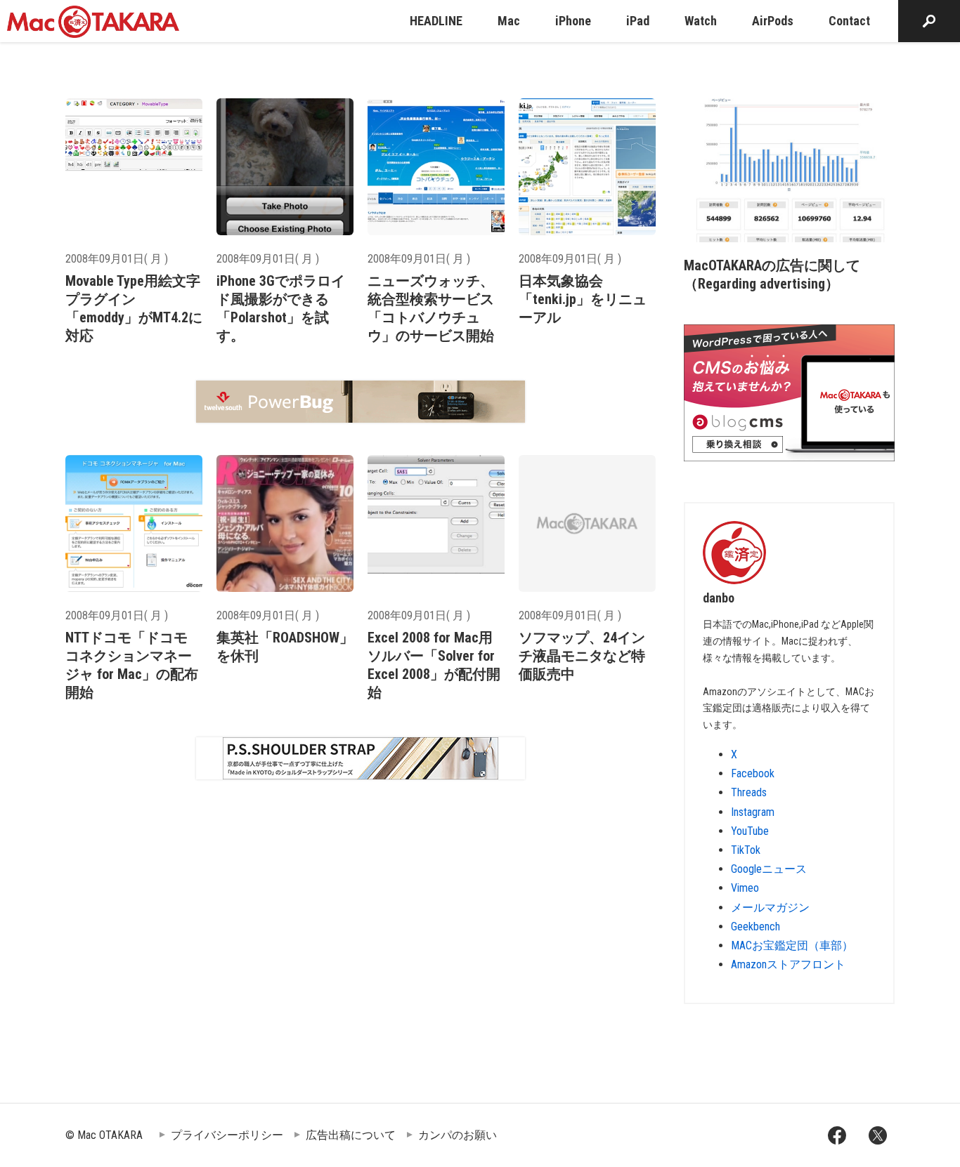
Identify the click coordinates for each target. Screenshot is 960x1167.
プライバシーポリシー (227, 1135)
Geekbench (755, 926)
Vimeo (745, 888)
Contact (849, 20)
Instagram (752, 812)
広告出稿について (351, 1135)
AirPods (772, 20)
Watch (701, 20)
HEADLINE (436, 20)
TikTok (745, 850)
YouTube (750, 831)
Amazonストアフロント (788, 964)
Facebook (752, 773)
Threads (749, 792)
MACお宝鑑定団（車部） (792, 945)
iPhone (573, 20)
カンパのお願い (457, 1135)
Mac (509, 20)
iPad (637, 20)
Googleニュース (769, 869)
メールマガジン (770, 907)
